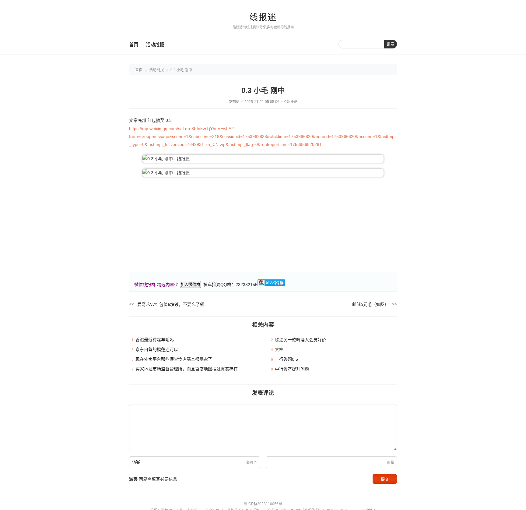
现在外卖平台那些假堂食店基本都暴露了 (173, 359)
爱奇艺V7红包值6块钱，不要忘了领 (170, 304)
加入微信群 (190, 284)
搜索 (390, 44)
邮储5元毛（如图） (370, 304)
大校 (279, 349)
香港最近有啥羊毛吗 (154, 339)
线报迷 (263, 17)
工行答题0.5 (286, 359)
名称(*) (252, 462)
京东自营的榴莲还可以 (156, 349)
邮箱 (390, 462)
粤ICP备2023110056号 (263, 504)
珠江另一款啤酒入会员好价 (300, 339)
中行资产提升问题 (292, 369)
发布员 (234, 102)
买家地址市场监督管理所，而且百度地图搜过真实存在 (186, 369)
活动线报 (155, 44)
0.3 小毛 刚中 (181, 70)
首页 (133, 44)
